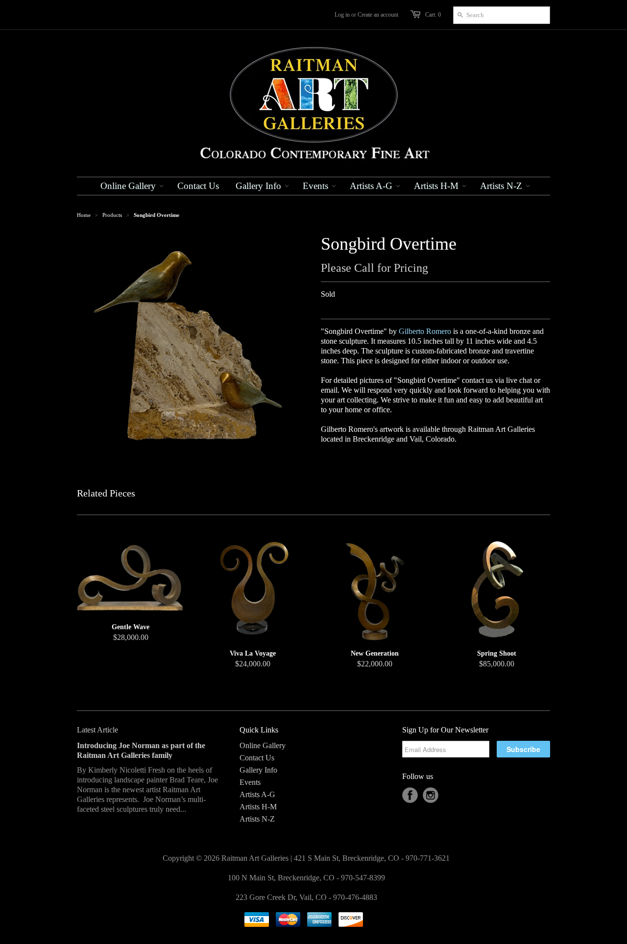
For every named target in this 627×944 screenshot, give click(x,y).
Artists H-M (258, 806)
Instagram (430, 795)
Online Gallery (263, 745)
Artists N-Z (257, 819)
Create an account (378, 14)
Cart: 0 (433, 14)
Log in (342, 14)
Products (112, 215)
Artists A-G (257, 794)
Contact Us (257, 758)
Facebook (410, 795)
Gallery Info (258, 770)
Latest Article (97, 730)
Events (250, 782)
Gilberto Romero (425, 331)
